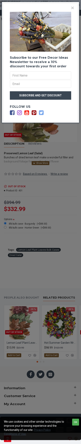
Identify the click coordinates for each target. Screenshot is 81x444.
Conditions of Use (15, 434)
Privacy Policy (42, 429)
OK (75, 422)
